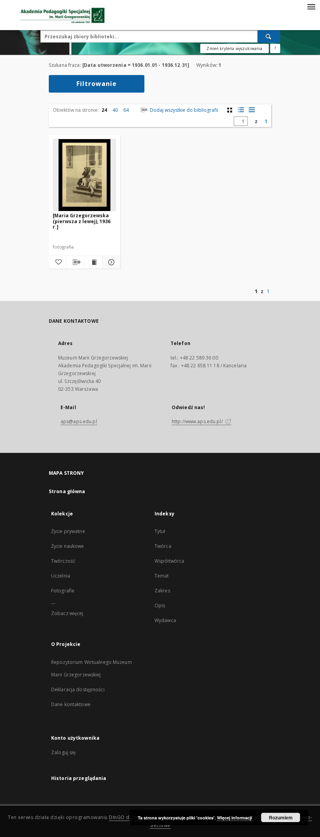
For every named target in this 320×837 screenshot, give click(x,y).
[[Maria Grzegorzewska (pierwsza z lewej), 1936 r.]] (84, 175)
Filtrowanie (96, 83)
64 (126, 110)
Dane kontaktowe (71, 704)
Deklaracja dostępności (78, 689)
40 (115, 110)
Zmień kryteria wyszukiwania (234, 48)
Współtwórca (169, 561)
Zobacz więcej (67, 613)
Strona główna (67, 491)
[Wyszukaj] (269, 36)
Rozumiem (281, 817)
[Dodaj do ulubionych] (57, 262)
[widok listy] (251, 110)
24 (104, 110)
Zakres (162, 590)
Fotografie (63, 590)
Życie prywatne (68, 531)
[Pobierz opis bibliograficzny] (75, 262)
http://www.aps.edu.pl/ (198, 421)
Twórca (163, 546)
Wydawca (165, 620)
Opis (160, 605)
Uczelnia (60, 575)
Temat (162, 575)
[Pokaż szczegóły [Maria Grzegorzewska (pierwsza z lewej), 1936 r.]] (110, 262)
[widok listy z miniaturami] (240, 110)
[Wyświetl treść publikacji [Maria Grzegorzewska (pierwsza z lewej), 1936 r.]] (93, 262)
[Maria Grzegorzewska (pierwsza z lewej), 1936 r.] (81, 221)
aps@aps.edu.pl (78, 421)
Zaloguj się (63, 752)
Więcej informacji (234, 818)
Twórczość (63, 561)
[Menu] (311, 6)
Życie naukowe (67, 546)
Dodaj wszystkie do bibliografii (183, 110)
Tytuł (160, 531)
